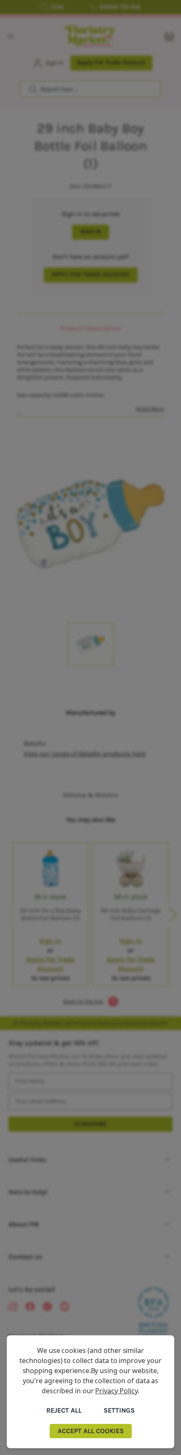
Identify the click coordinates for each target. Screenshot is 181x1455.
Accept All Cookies (91, 1431)
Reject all (64, 1410)
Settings (119, 1410)
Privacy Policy (116, 1390)
